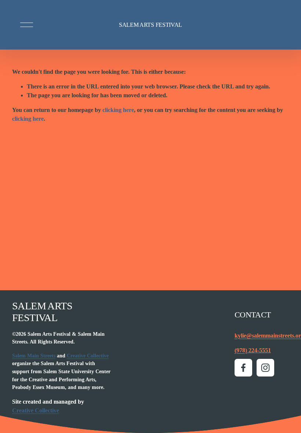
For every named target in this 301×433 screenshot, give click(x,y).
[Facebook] (243, 367)
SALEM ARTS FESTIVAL (150, 25)
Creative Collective (88, 356)
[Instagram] (265, 367)
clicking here (118, 110)
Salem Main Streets (33, 356)
